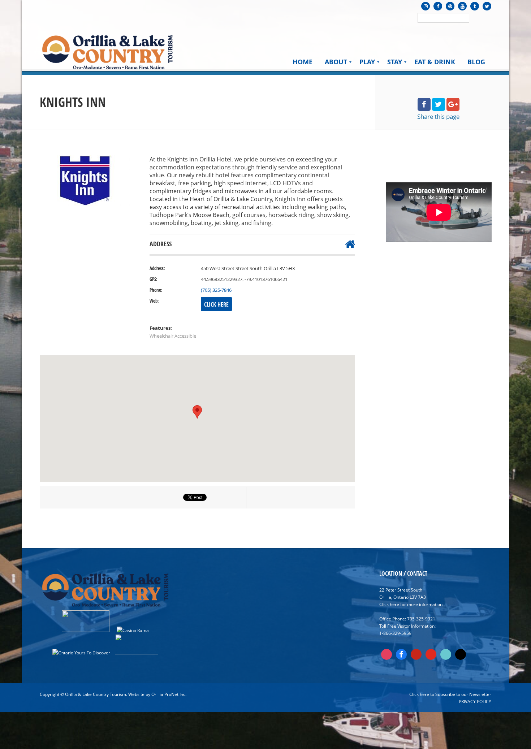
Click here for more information (410, 604)
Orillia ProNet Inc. (168, 694)
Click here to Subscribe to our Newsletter (450, 694)
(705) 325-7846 (216, 290)
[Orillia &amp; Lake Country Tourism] (107, 51)
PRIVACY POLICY (475, 701)
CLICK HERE (216, 304)
